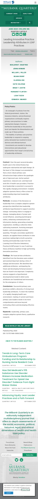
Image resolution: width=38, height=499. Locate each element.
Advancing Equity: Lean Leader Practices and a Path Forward (18, 397)
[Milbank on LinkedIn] (21, 460)
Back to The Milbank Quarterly (19, 341)
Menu (35, 2)
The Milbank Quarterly (28, 447)
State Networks (10, 445)
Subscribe (10, 450)
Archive (19, 18)
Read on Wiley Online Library (17, 326)
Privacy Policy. (25, 490)
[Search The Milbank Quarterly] (30, 23)
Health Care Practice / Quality (13, 54)
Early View (27, 13)
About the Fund (10, 447)
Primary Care (29, 54)
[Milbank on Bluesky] (16, 460)
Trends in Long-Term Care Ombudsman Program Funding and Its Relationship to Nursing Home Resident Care (18, 358)
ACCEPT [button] (9, 493)
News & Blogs (28, 442)
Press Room (28, 450)
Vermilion (21, 477)
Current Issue (12, 13)
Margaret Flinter (19, 92)
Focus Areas (10, 442)
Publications (28, 445)
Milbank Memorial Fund (8, 2)
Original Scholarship (21, 51)
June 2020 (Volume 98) (19, 29)
